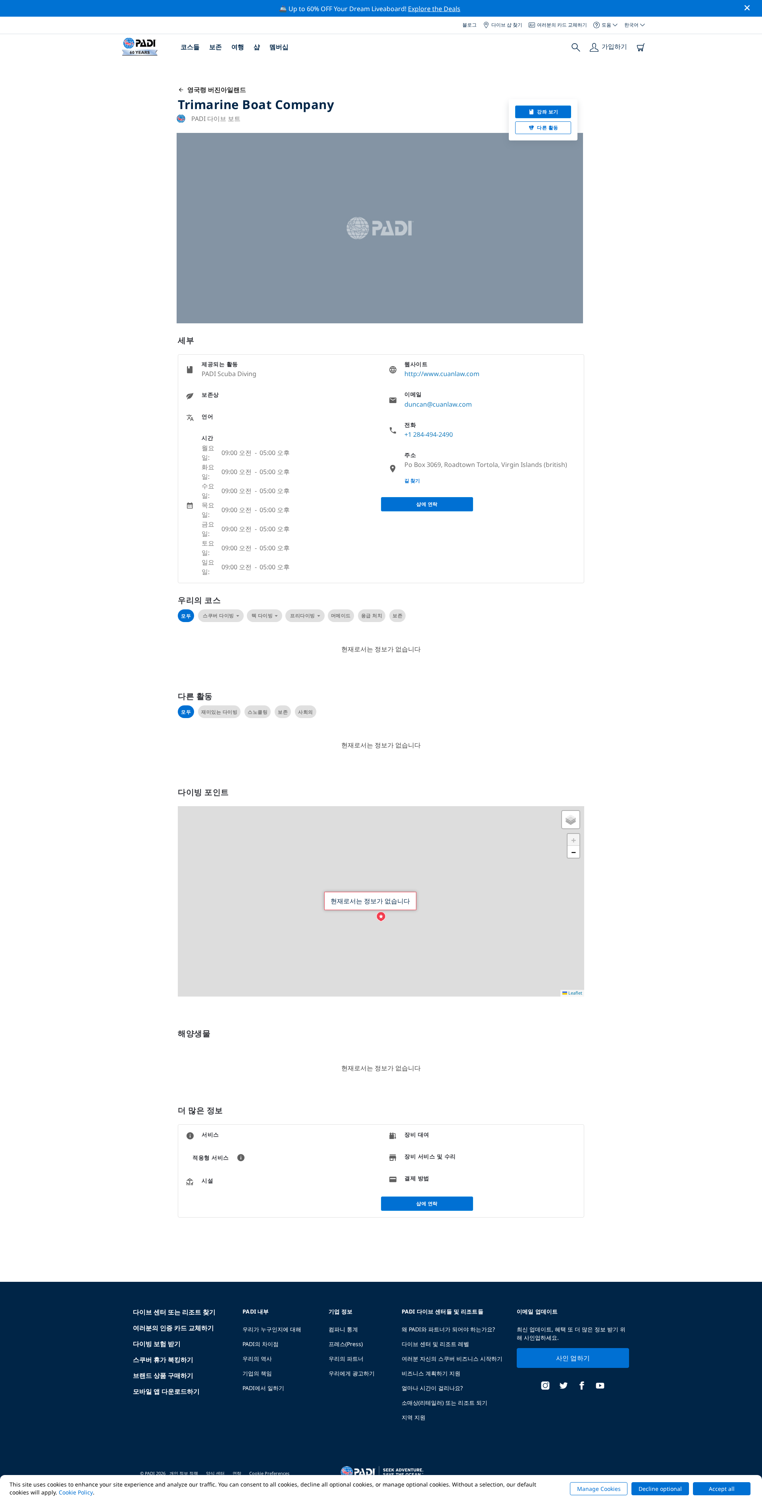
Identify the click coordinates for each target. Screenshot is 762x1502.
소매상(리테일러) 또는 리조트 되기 (444, 1402)
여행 (237, 46)
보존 (215, 46)
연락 (237, 1473)
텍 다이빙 (262, 615)
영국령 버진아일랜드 (215, 89)
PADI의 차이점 (260, 1344)
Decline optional (660, 1488)
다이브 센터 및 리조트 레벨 (435, 1344)
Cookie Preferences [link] (269, 1473)
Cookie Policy (76, 1492)
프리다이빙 (302, 615)
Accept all (722, 1488)
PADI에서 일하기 (263, 1388)
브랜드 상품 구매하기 (163, 1375)
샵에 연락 (427, 504)
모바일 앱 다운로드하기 (166, 1391)
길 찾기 (412, 480)
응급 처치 (372, 615)
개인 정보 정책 (183, 1473)
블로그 (469, 24)
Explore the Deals (434, 8)
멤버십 (279, 46)
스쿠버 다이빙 (218, 615)
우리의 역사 (257, 1358)
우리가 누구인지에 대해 (271, 1329)
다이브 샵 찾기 (506, 24)
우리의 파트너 (346, 1358)
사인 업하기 (573, 1358)
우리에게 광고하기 (352, 1373)
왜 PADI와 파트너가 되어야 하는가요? (448, 1329)
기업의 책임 (257, 1373)
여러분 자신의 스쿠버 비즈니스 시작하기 (452, 1358)
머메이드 (341, 615)
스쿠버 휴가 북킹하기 (163, 1359)
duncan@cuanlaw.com (438, 404)
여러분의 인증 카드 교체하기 (173, 1327)
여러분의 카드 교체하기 (562, 24)
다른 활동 (547, 127)
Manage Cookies (599, 1488)
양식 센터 (215, 1473)
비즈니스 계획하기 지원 (431, 1373)
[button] (381, 916)
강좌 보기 (547, 111)
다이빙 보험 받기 (157, 1343)
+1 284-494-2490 (428, 434)
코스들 (190, 46)
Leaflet (574, 993)
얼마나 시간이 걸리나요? (432, 1388)
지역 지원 (413, 1417)
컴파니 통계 (343, 1329)
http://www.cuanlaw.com (441, 373)
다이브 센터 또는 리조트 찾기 (174, 1312)
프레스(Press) (346, 1344)
